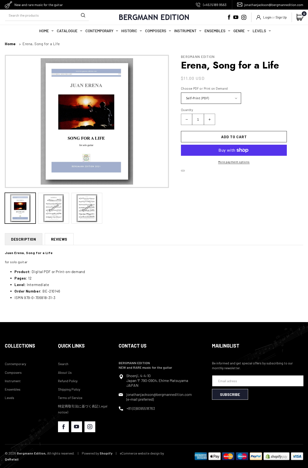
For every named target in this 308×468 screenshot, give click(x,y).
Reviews (59, 239)
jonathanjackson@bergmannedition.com (273, 5)
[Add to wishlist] (183, 170)
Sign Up (281, 17)
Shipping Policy (69, 389)
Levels (9, 398)
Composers (13, 372)
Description (23, 239)
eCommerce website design (140, 453)
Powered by (97, 453)
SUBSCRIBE (230, 394)
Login (267, 17)
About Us (65, 372)
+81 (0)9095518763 (140, 408)
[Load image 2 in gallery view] (53, 208)
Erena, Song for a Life (41, 43)
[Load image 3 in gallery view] (86, 208)
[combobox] (47, 15)
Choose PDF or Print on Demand (204, 88)
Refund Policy (67, 381)
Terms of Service (70, 398)
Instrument (13, 381)
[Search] (83, 15)
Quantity (187, 110)
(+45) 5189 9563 (214, 5)
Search (63, 364)
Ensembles (12, 389)
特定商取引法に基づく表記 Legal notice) (82, 409)
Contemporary (15, 364)
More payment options (234, 161)
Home (10, 43)
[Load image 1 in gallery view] (20, 208)
